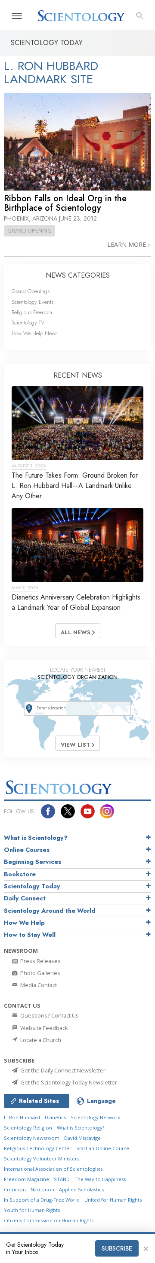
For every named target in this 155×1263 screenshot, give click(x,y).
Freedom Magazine (26, 1179)
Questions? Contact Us (49, 1015)
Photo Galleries (39, 973)
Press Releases (40, 961)
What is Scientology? (36, 837)
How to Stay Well (30, 934)
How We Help (24, 922)
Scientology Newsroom (31, 1138)
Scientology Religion (28, 1127)
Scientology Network (95, 1117)
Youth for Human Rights (32, 1210)
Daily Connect (25, 898)
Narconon (42, 1189)
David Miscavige (82, 1138)
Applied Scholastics (81, 1189)
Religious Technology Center (37, 1148)
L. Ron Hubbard (22, 1117)
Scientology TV (28, 322)
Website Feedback (43, 1028)
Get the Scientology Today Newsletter (68, 1082)
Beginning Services (32, 861)
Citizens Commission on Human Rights (48, 1220)
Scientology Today (32, 886)
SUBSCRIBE (117, 1248)
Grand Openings (31, 291)
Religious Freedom (32, 312)
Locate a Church (40, 1040)
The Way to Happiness (100, 1179)
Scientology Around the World (50, 910)
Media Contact (38, 985)
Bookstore (20, 874)
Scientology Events (32, 302)
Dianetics (55, 1117)
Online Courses (27, 849)
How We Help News (34, 333)
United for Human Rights (113, 1199)
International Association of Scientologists (53, 1169)
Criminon (15, 1189)
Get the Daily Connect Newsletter (62, 1070)
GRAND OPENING (29, 230)
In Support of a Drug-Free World (42, 1199)
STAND (62, 1179)
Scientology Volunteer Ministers (41, 1158)
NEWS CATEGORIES (78, 275)
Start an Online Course (102, 1148)
